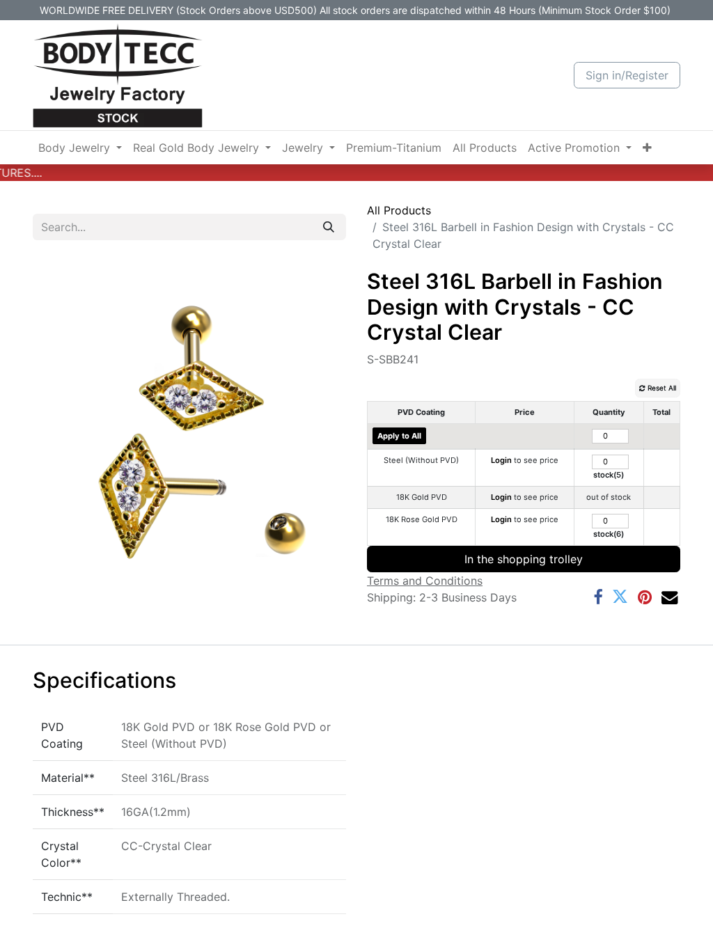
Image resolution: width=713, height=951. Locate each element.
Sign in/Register (627, 75)
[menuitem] (80, 148)
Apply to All (399, 436)
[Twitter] (620, 597)
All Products (399, 210)
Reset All (660, 388)
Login (501, 460)
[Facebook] (597, 597)
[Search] (328, 227)
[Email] (669, 597)
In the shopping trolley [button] (523, 559)
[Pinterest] (645, 597)
